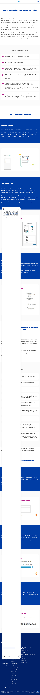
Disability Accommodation (5, 662)
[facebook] (2, 688)
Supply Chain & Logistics (14, 680)
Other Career (13, 683)
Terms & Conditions (32, 692)
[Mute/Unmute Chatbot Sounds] (17, 209)
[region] (11, 432)
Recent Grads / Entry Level (24, 655)
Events (31, 647)
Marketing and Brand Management (15, 670)
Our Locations (4, 667)
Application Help (5, 665)
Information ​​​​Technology (13, 660)
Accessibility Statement (25, 691)
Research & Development (13, 674)
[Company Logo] (19, 1)
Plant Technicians (24, 662)
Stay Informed (33, 652)
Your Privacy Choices (34, 691)
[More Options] (4, 656)
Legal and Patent (14, 663)
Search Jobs (32, 649)
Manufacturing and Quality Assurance (14, 666)
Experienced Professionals (23, 659)
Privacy (37, 692)
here (35, 84)
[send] (18, 656)
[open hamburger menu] (2, 1)
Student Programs (24, 650)
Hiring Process (4, 659)
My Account (32, 654)
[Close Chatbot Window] (18, 209)
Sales (12, 677)
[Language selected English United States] (35, 1)
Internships (23, 652)
